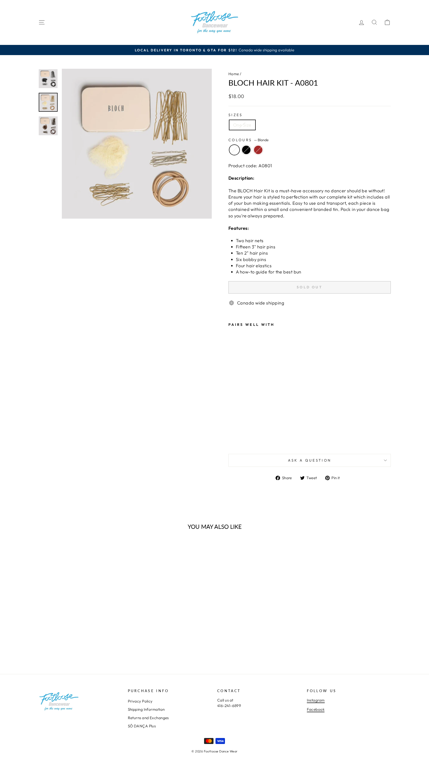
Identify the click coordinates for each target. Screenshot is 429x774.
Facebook (316, 709)
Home (233, 73)
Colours (248, 140)
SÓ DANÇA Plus (142, 726)
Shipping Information (146, 709)
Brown (258, 150)
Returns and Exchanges (148, 717)
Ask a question (309, 460)
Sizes (235, 115)
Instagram (316, 700)
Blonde (234, 150)
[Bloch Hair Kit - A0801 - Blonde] (231, 438)
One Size (242, 125)
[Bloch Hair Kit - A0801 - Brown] (245, 438)
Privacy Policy (140, 701)
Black (246, 150)
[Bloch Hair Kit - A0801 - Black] (238, 438)
